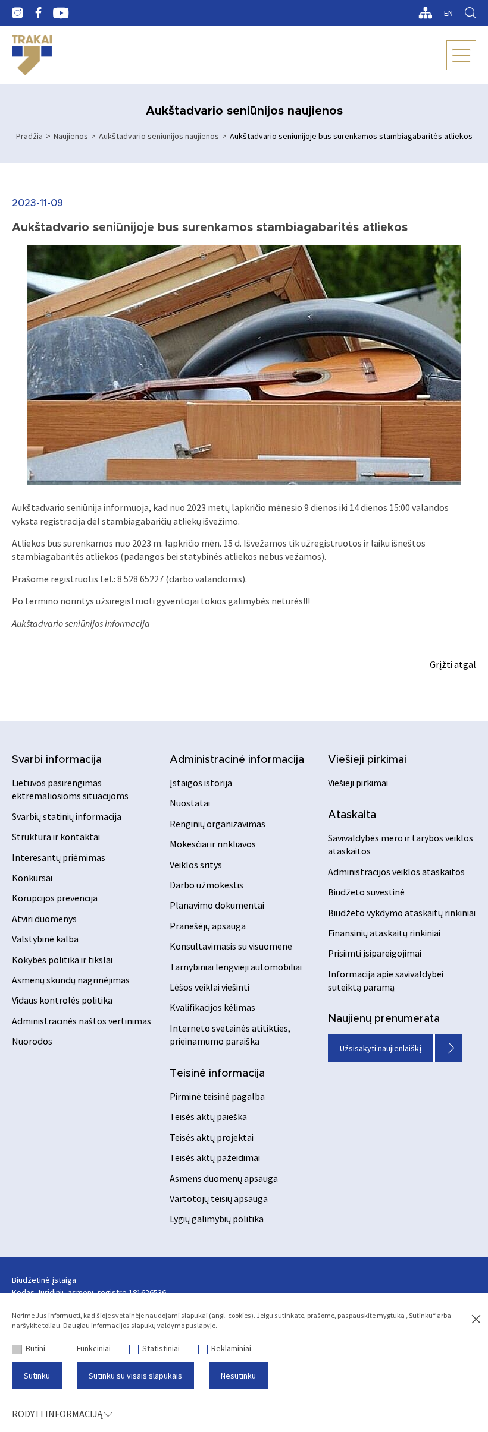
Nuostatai (190, 803)
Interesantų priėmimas (58, 857)
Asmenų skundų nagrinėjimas (71, 980)
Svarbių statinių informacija (66, 816)
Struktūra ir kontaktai (56, 837)
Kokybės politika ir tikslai (62, 960)
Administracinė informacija (237, 760)
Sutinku (37, 1375)
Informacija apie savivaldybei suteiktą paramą (385, 980)
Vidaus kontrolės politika (62, 1000)
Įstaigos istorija (201, 782)
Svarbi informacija (57, 760)
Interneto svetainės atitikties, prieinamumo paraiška (230, 1034)
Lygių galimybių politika (217, 1219)
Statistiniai (161, 1348)
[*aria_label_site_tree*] (425, 13)
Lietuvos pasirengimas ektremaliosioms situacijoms (70, 789)
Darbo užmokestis (206, 885)
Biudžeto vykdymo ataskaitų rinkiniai (402, 913)
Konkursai (32, 878)
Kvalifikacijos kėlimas (212, 1007)
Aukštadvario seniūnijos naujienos (159, 136)
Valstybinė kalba (45, 939)
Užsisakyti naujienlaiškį (380, 1048)
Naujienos (71, 136)
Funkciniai (94, 1348)
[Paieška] (470, 13)
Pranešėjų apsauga (208, 926)
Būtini (35, 1348)
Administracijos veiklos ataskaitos (396, 872)
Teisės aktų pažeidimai (215, 1157)
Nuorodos (32, 1041)
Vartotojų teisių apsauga (219, 1198)
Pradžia (29, 136)
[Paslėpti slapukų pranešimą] (476, 1320)
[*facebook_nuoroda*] (38, 13)
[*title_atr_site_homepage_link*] (32, 55)
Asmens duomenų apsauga (224, 1178)
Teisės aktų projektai (212, 1137)
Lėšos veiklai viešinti (209, 987)
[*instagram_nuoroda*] (17, 13)
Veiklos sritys (196, 864)
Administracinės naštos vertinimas (81, 1021)
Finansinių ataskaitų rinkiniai (384, 933)
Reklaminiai (231, 1348)
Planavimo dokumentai (217, 905)
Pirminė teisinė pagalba (217, 1096)
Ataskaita (352, 815)
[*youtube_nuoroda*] (61, 13)
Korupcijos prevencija (55, 898)
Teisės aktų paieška (208, 1116)
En (448, 13)
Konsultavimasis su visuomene (231, 946)
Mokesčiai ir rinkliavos (213, 844)
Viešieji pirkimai (367, 760)
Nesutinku (238, 1375)
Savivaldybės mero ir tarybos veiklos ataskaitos (400, 844)
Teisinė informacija (217, 1073)
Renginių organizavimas (217, 823)
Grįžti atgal (453, 664)
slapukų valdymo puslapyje (173, 1325)
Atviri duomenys (44, 919)
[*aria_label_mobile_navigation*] (461, 55)
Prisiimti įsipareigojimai (374, 953)
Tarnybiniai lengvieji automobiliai (236, 967)
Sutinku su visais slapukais (135, 1375)
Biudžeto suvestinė (366, 892)
